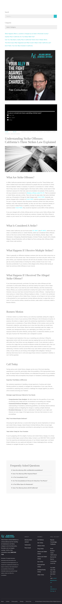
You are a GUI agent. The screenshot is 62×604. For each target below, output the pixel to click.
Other (10, 120)
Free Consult (28, 547)
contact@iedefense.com (53, 580)
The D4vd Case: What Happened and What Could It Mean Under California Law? (28, 42)
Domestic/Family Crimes (41, 570)
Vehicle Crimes (41, 545)
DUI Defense (40, 539)
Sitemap (21, 601)
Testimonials (28, 544)
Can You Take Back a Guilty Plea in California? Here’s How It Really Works (26, 39)
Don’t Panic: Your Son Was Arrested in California (19, 45)
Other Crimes (40, 574)
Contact (7, 601)
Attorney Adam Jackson (28, 541)
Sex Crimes (40, 542)
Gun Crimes (40, 561)
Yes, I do (11, 115)
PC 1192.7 (35, 230)
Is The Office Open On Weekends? (23, 484)
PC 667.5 (43, 230)
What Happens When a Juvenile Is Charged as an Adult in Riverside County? (26, 33)
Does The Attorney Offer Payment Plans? (25, 473)
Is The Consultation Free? (20, 477)
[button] (31, 470)
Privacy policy (15, 601)
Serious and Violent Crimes (42, 552)
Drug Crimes (40, 548)
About (2, 601)
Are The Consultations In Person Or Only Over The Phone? (30, 481)
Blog (14, 131)
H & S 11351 (41, 197)
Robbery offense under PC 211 (35, 193)
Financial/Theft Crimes (41, 565)
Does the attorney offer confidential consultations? (28, 470)
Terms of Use (28, 601)
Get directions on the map (53, 589)
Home (6, 131)
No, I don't (12, 117)
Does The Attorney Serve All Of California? (25, 488)
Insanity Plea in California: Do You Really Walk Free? (20, 36)
